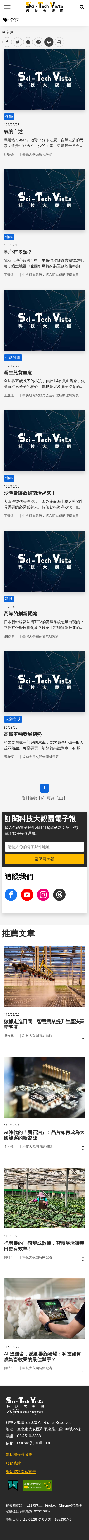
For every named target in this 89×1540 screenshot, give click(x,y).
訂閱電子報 (44, 859)
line (37, 42)
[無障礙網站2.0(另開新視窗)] (37, 1485)
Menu (7, 7)
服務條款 (13, 1463)
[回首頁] (44, 7)
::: (3, 31)
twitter (17, 42)
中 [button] (49, 42)
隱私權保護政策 (19, 1454)
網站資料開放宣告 (21, 1472)
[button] (82, 7)
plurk (27, 42)
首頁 (10, 32)
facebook (7, 42)
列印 (59, 42)
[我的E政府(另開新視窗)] (13, 1485)
